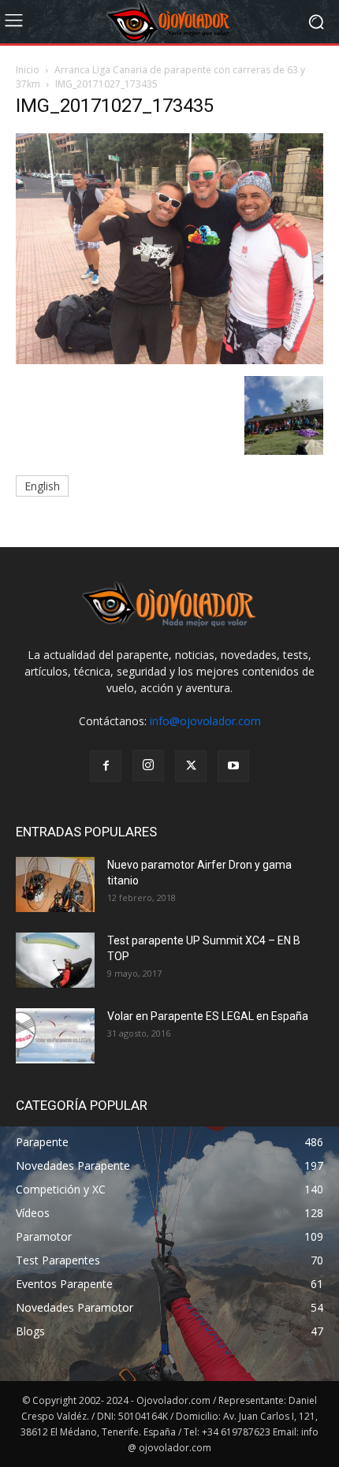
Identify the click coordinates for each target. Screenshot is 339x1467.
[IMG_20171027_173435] (169, 360)
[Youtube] (233, 766)
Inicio (27, 69)
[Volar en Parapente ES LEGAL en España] (55, 1035)
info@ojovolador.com (205, 720)
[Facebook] (105, 766)
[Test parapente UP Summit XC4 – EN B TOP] (55, 960)
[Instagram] (148, 765)
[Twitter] (191, 766)
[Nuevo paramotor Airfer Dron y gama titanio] (55, 884)
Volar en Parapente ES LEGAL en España (207, 1016)
